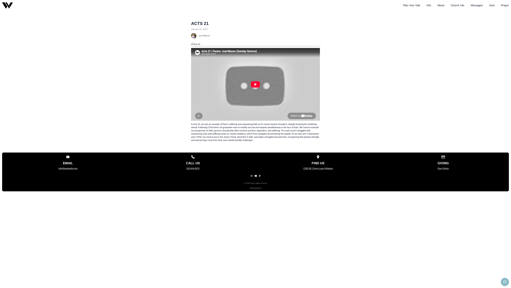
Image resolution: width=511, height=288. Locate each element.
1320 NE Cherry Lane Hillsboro (318, 168)
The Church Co (255, 188)
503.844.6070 (192, 168)
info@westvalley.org (67, 168)
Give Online (443, 168)
